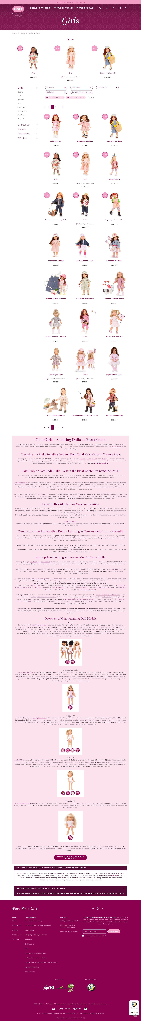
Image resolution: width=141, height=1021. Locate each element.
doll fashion (116, 447)
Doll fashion (24, 125)
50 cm (104, 459)
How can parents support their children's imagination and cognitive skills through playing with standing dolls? (69, 893)
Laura (85, 337)
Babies (20, 92)
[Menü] (137, 1001)
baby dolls (115, 875)
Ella (70, 73)
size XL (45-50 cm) (60, 587)
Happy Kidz (38, 587)
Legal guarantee (97, 1013)
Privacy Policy (54, 1013)
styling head (22, 111)
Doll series (76, 87)
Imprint (45, 1013)
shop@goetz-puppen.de (69, 921)
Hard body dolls (21, 483)
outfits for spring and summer (108, 595)
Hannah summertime (85, 299)
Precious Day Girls (22, 587)
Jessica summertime (114, 337)
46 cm (94, 459)
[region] (70, 60)
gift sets (21, 100)
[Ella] (71, 58)
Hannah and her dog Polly (56, 220)
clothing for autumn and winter (43, 597)
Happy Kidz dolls (39, 718)
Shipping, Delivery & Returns (36, 935)
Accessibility (30, 972)
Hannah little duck (107, 73)
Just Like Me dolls (22, 803)
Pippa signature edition (114, 220)
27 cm (82, 459)
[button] (37, 88)
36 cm (88, 459)
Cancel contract (84, 1013)
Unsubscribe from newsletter (96, 936)
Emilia (85, 220)
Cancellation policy (68, 1013)
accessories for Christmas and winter (79, 599)
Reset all (91, 97)
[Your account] (113, 8)
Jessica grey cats (56, 375)
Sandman (21, 115)
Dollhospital (29, 944)
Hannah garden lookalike (56, 299)
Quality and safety (32, 967)
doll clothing (35, 585)
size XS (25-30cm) (89, 589)
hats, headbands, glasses (39, 579)
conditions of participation (35, 953)
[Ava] (33, 58)
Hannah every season (56, 415)
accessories (45, 562)
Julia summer (55, 141)
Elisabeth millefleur (85, 141)
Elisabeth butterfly (55, 261)
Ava (33, 73)
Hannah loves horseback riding (85, 415)
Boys (20, 103)
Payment (28, 939)
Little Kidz (82, 587)
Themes (22, 129)
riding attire (116, 569)
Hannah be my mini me (114, 299)
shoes (56, 579)
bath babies (22, 107)
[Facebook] (93, 909)
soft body (42, 494)
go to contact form (67, 925)
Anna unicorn (114, 179)
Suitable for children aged (82, 92)
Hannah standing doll (38, 625)
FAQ (26, 949)
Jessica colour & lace (85, 261)
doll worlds (106, 597)
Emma (85, 375)
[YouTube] (102, 909)
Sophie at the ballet (114, 375)
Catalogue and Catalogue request (38, 925)
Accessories (23, 134)
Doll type (50, 92)
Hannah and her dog (114, 415)
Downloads (29, 930)
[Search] (101, 8)
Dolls (20, 88)
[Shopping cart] (119, 8)
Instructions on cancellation (36, 958)
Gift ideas (22, 138)
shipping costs (59, 1004)
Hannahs (121, 585)
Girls (19, 96)
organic (21, 119)
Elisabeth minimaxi (114, 261)
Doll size (102, 87)
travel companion (101, 463)
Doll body (50, 87)
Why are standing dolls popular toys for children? (41, 888)
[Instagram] (98, 909)
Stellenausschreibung (33, 921)
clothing (33, 562)
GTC (39, 1013)
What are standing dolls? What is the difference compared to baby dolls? (51, 868)
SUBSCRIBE (114, 931)
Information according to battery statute (41, 962)
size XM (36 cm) (103, 587)
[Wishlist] (107, 8)
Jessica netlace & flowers (56, 337)
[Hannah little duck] (108, 58)
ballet (29, 601)
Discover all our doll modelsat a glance (70, 857)
